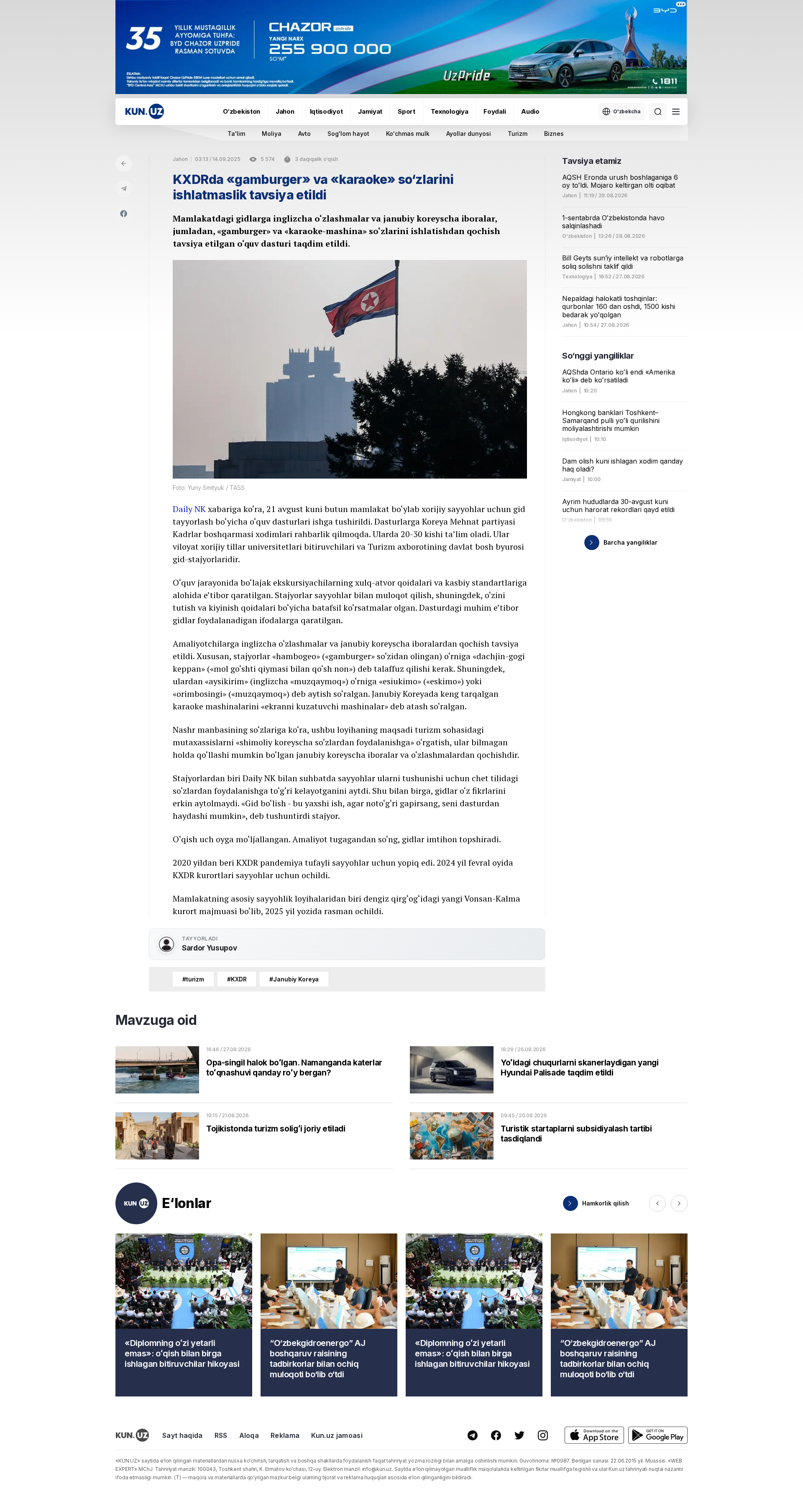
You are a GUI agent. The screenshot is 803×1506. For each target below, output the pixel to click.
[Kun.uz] (144, 111)
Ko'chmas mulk (408, 133)
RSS (221, 1435)
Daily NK (189, 509)
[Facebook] (123, 213)
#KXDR (236, 979)
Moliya (271, 133)
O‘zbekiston (241, 111)
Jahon (285, 111)
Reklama (285, 1435)
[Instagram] (543, 1435)
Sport (406, 111)
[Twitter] (519, 1435)
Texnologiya (449, 111)
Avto (304, 133)
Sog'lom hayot (348, 133)
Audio (530, 111)
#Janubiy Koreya (294, 979)
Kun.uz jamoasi (336, 1435)
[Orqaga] (123, 163)
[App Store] (594, 1435)
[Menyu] (676, 112)
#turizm (193, 979)
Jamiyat (370, 111)
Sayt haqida (182, 1435)
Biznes (554, 133)
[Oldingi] (657, 1203)
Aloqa (249, 1435)
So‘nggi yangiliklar (598, 356)
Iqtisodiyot (326, 111)
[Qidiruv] (658, 111)
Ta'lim (236, 133)
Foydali (494, 111)
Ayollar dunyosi (468, 133)
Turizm (517, 133)
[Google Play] (658, 1435)
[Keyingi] (679, 1203)
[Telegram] (123, 188)
